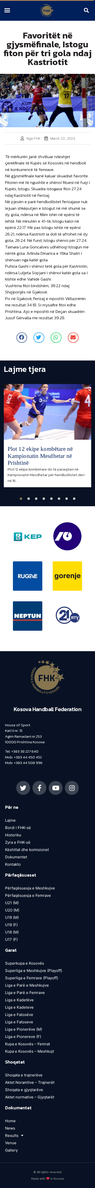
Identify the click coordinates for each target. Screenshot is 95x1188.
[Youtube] (56, 788)
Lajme (10, 820)
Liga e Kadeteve (19, 1007)
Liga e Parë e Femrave (25, 992)
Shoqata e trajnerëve (24, 1075)
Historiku (13, 835)
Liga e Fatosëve (19, 1014)
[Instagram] (72, 788)
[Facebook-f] (39, 788)
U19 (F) (11, 924)
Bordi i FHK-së (18, 827)
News (10, 1128)
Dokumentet (16, 857)
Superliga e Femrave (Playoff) (31, 977)
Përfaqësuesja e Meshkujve (30, 888)
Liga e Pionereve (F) (23, 1036)
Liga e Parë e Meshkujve (27, 985)
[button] (7, 10)
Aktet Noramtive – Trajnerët (29, 1082)
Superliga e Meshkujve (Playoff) (33, 970)
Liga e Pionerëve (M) (23, 1029)
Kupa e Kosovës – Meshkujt (29, 1051)
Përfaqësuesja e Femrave (28, 895)
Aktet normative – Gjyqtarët (29, 1097)
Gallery (11, 1150)
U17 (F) (11, 939)
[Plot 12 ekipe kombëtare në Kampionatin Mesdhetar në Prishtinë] (47, 412)
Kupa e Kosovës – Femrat (27, 1044)
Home (10, 1120)
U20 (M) (12, 910)
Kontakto (13, 864)
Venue (10, 1142)
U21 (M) (12, 902)
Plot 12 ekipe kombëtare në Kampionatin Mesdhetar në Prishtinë (40, 456)
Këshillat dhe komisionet (27, 849)
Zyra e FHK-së (17, 842)
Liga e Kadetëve (19, 1000)
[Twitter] (23, 788)
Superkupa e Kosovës (24, 963)
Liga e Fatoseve (19, 1022)
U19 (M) (12, 917)
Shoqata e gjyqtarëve (24, 1089)
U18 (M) (12, 932)
